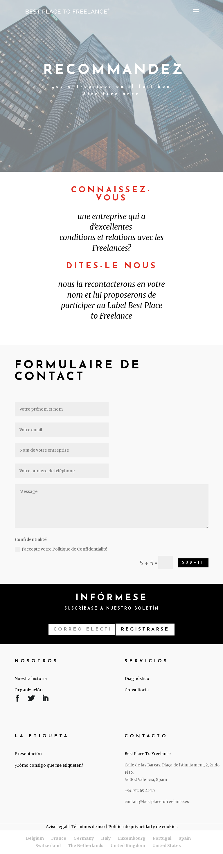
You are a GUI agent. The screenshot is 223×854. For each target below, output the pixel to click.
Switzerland (48, 845)
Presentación (28, 753)
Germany (83, 838)
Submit (193, 562)
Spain (185, 838)
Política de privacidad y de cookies (142, 826)
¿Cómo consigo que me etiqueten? (49, 765)
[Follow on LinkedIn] (45, 699)
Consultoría (137, 690)
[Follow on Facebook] (17, 699)
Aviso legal (56, 826)
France (58, 838)
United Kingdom (128, 845)
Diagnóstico (137, 678)
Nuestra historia (31, 678)
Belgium (35, 838)
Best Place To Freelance (148, 753)
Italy (106, 838)
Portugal (162, 838)
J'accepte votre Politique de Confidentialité (64, 549)
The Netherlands (85, 845)
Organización (29, 690)
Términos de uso (88, 826)
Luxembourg (131, 838)
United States (166, 845)
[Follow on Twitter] (31, 699)
